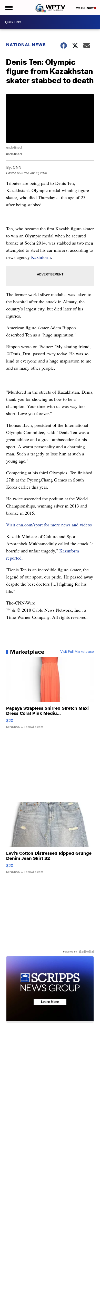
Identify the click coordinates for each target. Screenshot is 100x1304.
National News (26, 44)
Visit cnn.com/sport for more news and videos (49, 525)
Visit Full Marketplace (77, 652)
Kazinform (41, 257)
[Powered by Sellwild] (86, 951)
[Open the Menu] (8, 7)
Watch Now (85, 7)
